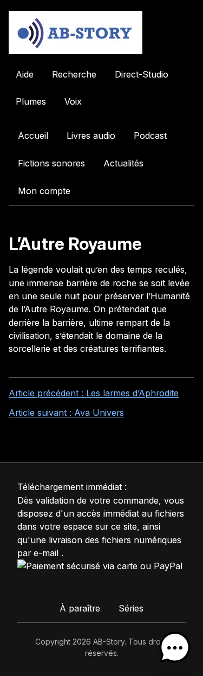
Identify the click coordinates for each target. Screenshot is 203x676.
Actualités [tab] (123, 163)
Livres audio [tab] (91, 135)
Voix (73, 101)
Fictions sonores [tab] (51, 163)
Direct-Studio (141, 74)
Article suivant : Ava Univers (66, 412)
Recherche (74, 74)
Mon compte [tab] (44, 190)
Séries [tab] (131, 608)
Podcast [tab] (150, 135)
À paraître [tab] (80, 608)
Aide (25, 74)
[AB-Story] (101, 32)
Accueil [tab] (33, 135)
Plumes (31, 101)
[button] (175, 647)
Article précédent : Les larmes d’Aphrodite (94, 393)
